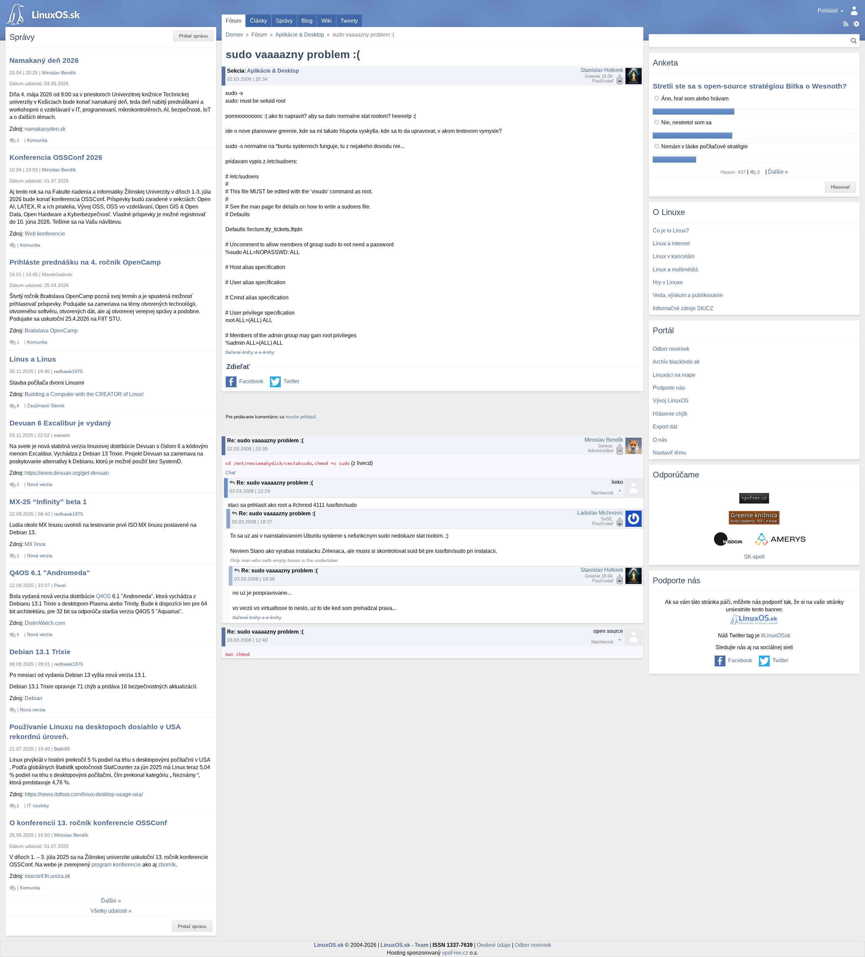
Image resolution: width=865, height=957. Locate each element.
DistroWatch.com (45, 623)
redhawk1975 (68, 371)
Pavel (60, 585)
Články (258, 21)
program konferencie (116, 864)
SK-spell (754, 557)
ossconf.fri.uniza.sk (47, 876)
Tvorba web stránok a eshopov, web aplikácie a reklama (780, 539)
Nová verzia (39, 484)
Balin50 (62, 749)
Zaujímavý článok (46, 405)
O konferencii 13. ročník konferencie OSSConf (88, 823)
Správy (284, 21)
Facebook (251, 381)
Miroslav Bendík (604, 440)
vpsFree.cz (455, 953)
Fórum (233, 21)
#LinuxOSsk (775, 635)
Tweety (349, 21)
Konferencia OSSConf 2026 (55, 157)
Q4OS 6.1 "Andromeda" (49, 572)
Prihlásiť (828, 11)
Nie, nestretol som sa (686, 122)
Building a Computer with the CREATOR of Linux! (84, 394)
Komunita (37, 140)
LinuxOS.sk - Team (404, 945)
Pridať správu (193, 36)
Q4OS (103, 596)
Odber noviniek (533, 945)
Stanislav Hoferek (601, 70)
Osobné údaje (494, 945)
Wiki (326, 21)
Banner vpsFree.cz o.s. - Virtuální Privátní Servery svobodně (754, 498)
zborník (167, 864)
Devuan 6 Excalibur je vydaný (60, 423)
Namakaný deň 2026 (44, 60)
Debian (33, 698)
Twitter (291, 381)
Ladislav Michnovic (600, 513)
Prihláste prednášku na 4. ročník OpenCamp (85, 262)
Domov (234, 35)
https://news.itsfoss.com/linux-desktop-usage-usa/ (84, 794)
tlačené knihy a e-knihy (249, 352)
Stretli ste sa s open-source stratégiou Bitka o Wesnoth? (750, 86)
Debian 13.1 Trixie (40, 652)
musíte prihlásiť (301, 416)
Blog (307, 21)
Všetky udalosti (109, 911)
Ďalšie (109, 901)
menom (62, 435)
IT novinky (38, 805)
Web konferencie (45, 234)
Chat (230, 472)
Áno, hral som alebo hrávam (694, 98)
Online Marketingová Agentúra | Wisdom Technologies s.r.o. (728, 539)
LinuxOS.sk (43, 13)
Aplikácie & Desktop (299, 35)
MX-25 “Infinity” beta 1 (48, 502)
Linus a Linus (32, 359)
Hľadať (853, 41)
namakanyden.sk (45, 129)
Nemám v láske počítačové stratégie (704, 146)
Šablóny (856, 24)
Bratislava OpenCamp (51, 331)
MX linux (35, 544)
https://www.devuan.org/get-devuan (67, 473)
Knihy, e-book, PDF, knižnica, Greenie (754, 517)
